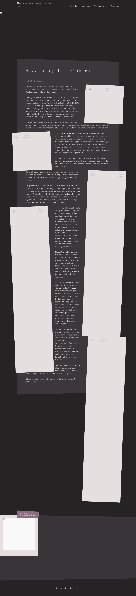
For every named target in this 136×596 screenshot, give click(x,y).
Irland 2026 (86, 6)
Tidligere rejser (100, 6)
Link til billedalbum (35, 81)
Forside (73, 6)
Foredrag (115, 6)
